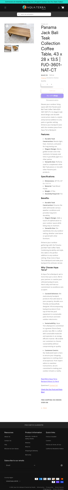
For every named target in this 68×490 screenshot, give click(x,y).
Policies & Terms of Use (53, 444)
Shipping (43, 78)
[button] (5, 8)
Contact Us (7, 440)
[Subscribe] (34, 465)
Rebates (27, 442)
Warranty (28, 455)
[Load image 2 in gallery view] (15, 48)
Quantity (43, 81)
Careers (48, 440)
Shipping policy (47, 489)
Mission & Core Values (11, 448)
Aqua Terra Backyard (19, 487)
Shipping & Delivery (31, 451)
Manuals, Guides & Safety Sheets (31, 437)
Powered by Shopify (30, 487)
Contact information (58, 489)
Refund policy (40, 487)
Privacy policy (49, 487)
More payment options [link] (52, 100)
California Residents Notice (54, 448)
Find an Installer (51, 436)
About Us (7, 436)
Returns (27, 447)
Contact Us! (53, 385)
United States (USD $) (12, 481)
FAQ (5, 444)
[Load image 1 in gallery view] (7, 48)
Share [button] (45, 408)
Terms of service (59, 487)
